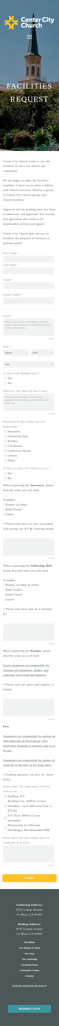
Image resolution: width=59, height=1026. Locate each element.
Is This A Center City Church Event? (25, 468)
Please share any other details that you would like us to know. (26, 840)
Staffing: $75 (16, 796)
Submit (29, 878)
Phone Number (12, 294)
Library (12, 455)
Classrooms (15, 445)
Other (11, 460)
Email (6, 280)
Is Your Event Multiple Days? (21, 373)
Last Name (9, 265)
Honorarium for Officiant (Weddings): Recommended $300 (29, 828)
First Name (10, 253)
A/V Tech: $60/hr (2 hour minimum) (24, 818)
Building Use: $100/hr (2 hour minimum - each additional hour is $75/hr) (30, 805)
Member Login (29, 1008)
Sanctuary (14, 431)
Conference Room (19, 450)
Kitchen (13, 441)
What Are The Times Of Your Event (24, 391)
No (9, 383)
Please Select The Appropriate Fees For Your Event (27, 789)
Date (6, 346)
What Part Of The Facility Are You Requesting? (24, 424)
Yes (10, 378)
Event (7, 316)
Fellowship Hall (18, 436)
